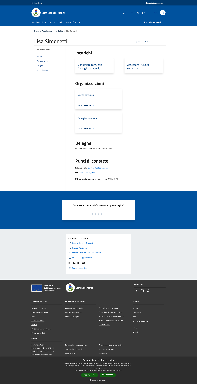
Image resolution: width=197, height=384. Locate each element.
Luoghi (135, 327)
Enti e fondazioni (37, 320)
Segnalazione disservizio (74, 349)
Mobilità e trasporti (72, 316)
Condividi (136, 42)
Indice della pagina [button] (43, 49)
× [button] (194, 359)
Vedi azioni (148, 42)
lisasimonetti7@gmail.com (97, 167)
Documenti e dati (38, 333)
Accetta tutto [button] (89, 375)
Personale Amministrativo (41, 328)
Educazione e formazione (108, 308)
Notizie (135, 308)
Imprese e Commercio (73, 312)
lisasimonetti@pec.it (88, 172)
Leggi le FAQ (70, 353)
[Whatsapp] (142, 12)
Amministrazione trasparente (110, 345)
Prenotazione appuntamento (76, 345)
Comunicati (137, 312)
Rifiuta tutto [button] (107, 375)
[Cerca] (163, 12)
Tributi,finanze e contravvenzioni (111, 316)
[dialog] (98, 370)
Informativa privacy (106, 349)
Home (36, 31)
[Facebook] (131, 12)
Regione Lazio (36, 3)
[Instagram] (137, 12)
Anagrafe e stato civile (74, 308)
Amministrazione (48, 31)
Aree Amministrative (39, 312)
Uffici (33, 316)
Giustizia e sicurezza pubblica (110, 312)
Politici (61, 31)
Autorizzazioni (104, 324)
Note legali (103, 353)
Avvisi (135, 316)
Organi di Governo (38, 308)
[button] (98, 380)
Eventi (135, 331)
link (120, 370)
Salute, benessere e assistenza (111, 320)
